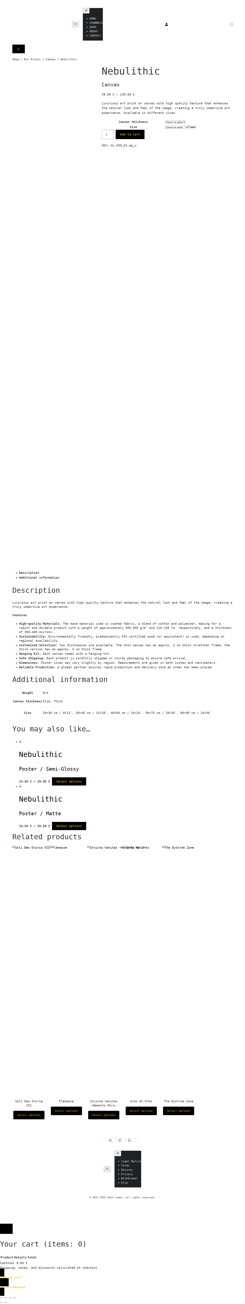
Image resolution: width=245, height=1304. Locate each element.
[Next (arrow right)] (5, 1302)
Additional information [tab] (39, 577)
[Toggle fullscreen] (5, 1297)
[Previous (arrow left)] (1, 1302)
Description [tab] (29, 572)
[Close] (6, 1229)
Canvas (51, 59)
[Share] (10, 1297)
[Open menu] (75, 24)
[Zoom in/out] (1, 1297)
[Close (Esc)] (15, 1297)
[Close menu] (86, 11)
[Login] (166, 24)
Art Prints (32, 59)
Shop (15, 59)
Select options (69, 781)
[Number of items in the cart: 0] (231, 24)
